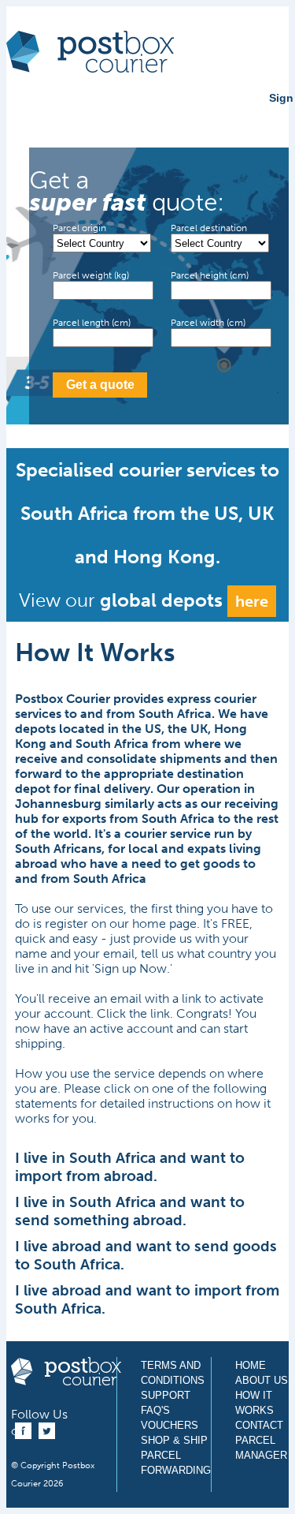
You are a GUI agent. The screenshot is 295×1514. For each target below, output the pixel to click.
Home (250, 1365)
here (251, 601)
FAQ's (155, 1410)
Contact (259, 1425)
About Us (261, 1380)
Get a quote (100, 384)
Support (165, 1395)
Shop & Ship (174, 1440)
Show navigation (26, 112)
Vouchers (169, 1425)
